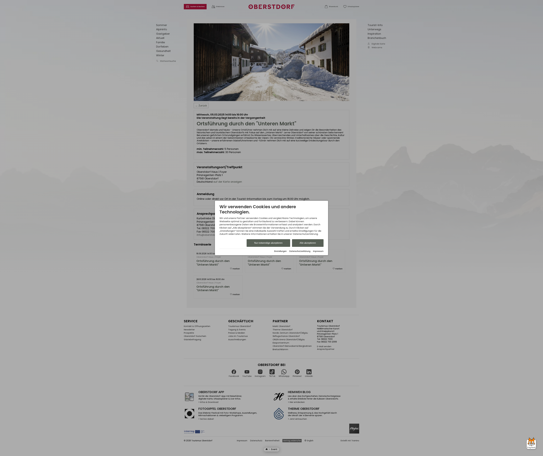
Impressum (318, 251)
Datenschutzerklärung (299, 251)
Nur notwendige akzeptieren (268, 243)
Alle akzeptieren (308, 243)
